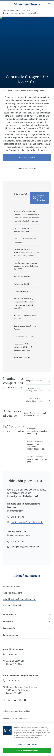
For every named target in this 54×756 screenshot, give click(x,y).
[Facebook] (4, 700)
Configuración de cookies (27, 744)
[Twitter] (20, 700)
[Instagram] (9, 700)
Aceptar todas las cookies (27, 750)
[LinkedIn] (15, 700)
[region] (27, 739)
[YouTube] (25, 700)
